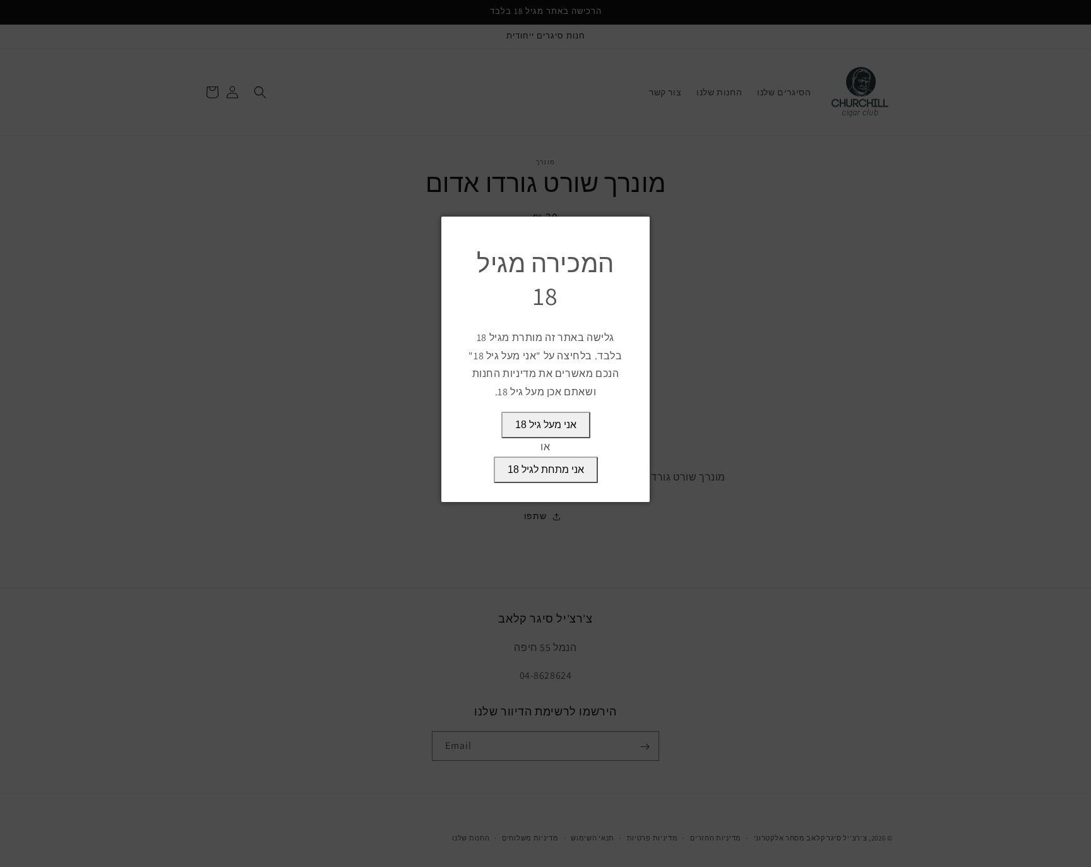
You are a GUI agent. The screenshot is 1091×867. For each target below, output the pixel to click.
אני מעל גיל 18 (545, 424)
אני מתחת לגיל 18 (546, 469)
